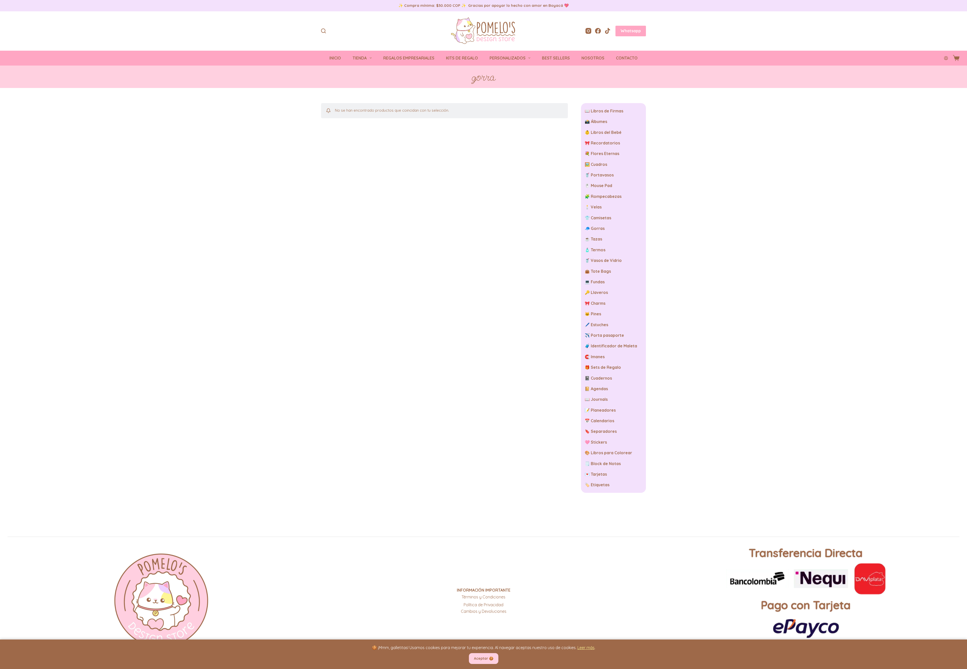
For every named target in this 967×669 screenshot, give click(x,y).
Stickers (599, 442)
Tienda (360, 57)
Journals (599, 399)
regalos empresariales (408, 57)
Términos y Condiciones (483, 596)
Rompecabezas (606, 196)
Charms (598, 303)
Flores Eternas (605, 153)
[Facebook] (598, 31)
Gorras (598, 228)
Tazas (596, 238)
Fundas (598, 281)
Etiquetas (600, 484)
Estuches (599, 324)
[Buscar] (323, 30)
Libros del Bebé (606, 132)
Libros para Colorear (611, 452)
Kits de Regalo (462, 57)
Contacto (627, 57)
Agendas (599, 388)
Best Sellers (556, 57)
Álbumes (599, 121)
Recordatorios (605, 142)
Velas (596, 206)
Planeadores (603, 410)
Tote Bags (601, 271)
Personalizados (508, 57)
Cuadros (599, 164)
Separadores (604, 431)
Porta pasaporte (607, 335)
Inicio (335, 57)
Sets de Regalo (606, 367)
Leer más (586, 647)
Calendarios (602, 420)
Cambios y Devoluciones (483, 611)
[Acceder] (946, 58)
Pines (596, 313)
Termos (598, 249)
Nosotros (592, 57)
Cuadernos (601, 378)
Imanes (598, 356)
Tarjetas (599, 474)
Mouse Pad (601, 185)
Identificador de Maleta (614, 345)
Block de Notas (606, 463)
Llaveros (599, 292)
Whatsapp (630, 30)
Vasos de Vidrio (606, 260)
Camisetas (601, 217)
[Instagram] (588, 31)
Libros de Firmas (607, 110)
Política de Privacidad (483, 604)
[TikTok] (607, 31)
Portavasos (602, 174)
